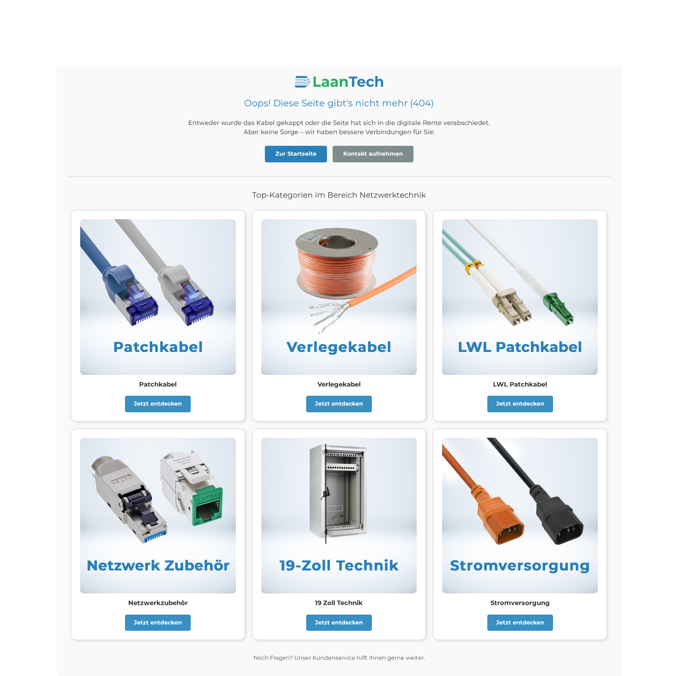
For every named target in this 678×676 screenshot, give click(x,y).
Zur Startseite (295, 153)
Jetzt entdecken (158, 403)
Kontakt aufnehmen (373, 153)
